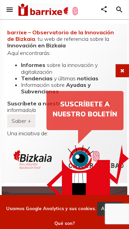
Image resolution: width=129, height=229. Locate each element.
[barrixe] (40, 10)
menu (10, 9)
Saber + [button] (21, 120)
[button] (119, 9)
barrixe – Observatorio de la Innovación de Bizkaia (60, 35)
